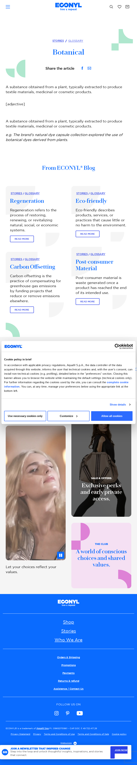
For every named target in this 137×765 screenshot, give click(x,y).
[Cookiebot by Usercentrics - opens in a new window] (117, 346)
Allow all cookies (111, 415)
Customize (66, 415)
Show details (118, 404)
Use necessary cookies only (25, 415)
